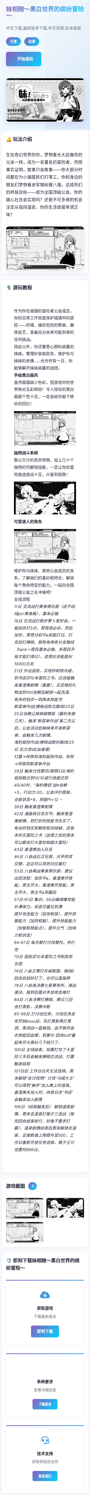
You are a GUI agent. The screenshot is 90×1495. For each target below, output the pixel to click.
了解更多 (45, 1404)
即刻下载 (45, 1331)
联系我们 (45, 1476)
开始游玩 (25, 58)
